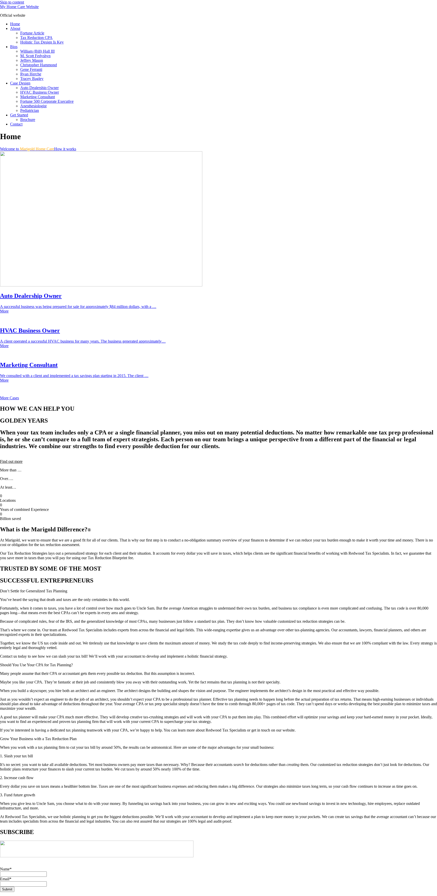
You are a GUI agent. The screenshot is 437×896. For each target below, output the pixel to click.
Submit (7, 889)
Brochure (27, 119)
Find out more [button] (11, 461)
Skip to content (12, 2)
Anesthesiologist (33, 106)
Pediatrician (29, 110)
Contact (16, 124)
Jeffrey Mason (31, 60)
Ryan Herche (30, 74)
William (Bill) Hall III (37, 51)
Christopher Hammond (38, 65)
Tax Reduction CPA (36, 37)
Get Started (19, 115)
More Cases (9, 398)
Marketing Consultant (37, 97)
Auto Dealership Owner (39, 88)
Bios (13, 47)
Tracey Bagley (31, 78)
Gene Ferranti (31, 69)
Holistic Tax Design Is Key (42, 42)
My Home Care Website (19, 7)
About (15, 28)
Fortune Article (32, 33)
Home (15, 24)
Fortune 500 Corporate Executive (47, 101)
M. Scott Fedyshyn (35, 56)
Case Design (20, 83)
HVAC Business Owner (39, 92)
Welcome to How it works (38, 149)
